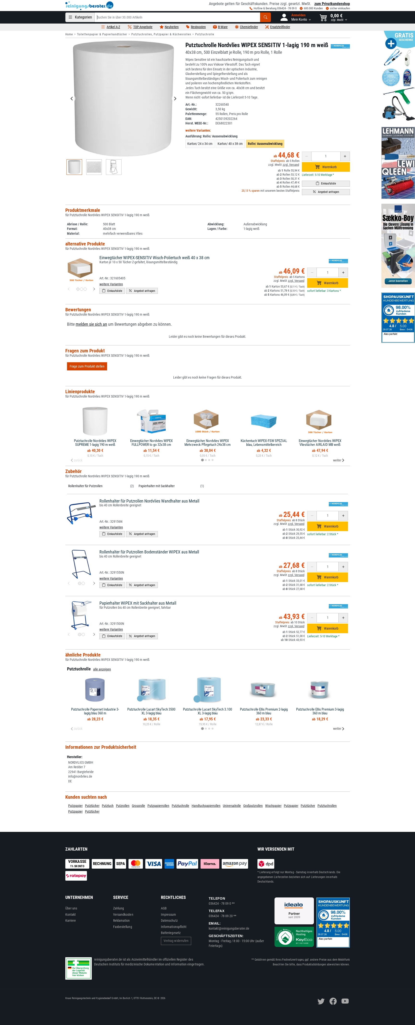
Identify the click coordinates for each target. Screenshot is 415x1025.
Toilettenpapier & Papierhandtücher (102, 34)
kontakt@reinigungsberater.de (229, 928)
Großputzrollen (253, 806)
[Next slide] (175, 98)
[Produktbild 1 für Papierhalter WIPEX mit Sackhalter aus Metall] (79, 634)
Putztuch (108, 806)
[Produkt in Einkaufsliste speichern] (326, 184)
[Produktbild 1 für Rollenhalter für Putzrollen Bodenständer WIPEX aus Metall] (79, 583)
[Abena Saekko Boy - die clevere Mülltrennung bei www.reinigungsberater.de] (398, 246)
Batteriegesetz (171, 933)
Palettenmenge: (196, 114)
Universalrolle (232, 806)
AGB (164, 908)
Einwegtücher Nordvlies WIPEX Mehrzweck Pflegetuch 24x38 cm (207, 443)
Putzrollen (122, 806)
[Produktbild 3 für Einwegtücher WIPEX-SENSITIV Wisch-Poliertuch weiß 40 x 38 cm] (85, 289)
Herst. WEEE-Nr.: (196, 123)
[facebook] (333, 1001)
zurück (78, 460)
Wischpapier (273, 806)
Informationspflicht (173, 927)
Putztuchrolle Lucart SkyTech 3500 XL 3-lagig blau (151, 711)
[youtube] (345, 1001)
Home (69, 34)
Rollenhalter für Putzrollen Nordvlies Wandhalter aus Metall (149, 500)
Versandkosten (123, 914)
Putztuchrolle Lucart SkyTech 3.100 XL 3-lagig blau (207, 711)
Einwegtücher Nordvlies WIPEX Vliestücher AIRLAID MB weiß (320, 443)
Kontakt (70, 914)
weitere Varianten (111, 284)
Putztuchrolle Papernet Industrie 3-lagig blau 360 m (95, 711)
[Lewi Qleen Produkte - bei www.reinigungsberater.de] (398, 163)
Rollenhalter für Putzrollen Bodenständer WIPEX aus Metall (149, 551)
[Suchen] (265, 17)
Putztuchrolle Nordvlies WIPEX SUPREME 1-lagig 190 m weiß (95, 443)
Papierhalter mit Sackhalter (157, 486)
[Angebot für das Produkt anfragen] (326, 192)
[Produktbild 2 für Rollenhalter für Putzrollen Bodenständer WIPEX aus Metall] (83, 583)
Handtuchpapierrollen (206, 806)
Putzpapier (75, 806)
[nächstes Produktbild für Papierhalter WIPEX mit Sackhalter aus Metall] (94, 634)
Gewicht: (191, 109)
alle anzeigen (102, 669)
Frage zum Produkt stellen (87, 366)
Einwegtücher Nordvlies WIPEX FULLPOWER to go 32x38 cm (151, 443)
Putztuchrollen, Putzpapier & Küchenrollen (161, 34)
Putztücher (92, 806)
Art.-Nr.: (191, 104)
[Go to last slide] (72, 98)
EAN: (188, 119)
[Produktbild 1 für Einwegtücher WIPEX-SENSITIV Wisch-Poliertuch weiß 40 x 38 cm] (77, 289)
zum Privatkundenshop (332, 3)
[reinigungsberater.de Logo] (89, 5)
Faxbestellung (122, 927)
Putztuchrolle (204, 34)
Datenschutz (169, 920)
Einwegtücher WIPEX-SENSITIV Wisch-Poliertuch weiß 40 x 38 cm (154, 257)
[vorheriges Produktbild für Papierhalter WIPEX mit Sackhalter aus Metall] (69, 634)
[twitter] (321, 1001)
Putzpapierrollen (158, 806)
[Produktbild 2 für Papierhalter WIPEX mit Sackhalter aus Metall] (83, 634)
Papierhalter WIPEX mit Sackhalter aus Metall (137, 603)
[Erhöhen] (345, 156)
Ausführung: (211, 136)
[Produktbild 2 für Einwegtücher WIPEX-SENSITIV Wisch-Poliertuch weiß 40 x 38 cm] (81, 289)
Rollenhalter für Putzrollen (85, 486)
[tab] (202, 460)
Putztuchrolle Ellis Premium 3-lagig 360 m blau (320, 711)
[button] (295, 17)
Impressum (168, 914)
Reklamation (121, 920)
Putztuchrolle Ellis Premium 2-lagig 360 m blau (264, 711)
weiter (337, 460)
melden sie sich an (91, 324)
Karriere (70, 920)
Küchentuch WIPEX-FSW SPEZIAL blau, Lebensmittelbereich (264, 443)
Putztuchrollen (327, 806)
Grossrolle (138, 806)
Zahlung (118, 908)
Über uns (71, 908)
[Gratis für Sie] (398, 76)
